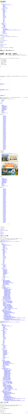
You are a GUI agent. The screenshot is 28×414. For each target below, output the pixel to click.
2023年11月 (4, 137)
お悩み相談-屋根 (5, 271)
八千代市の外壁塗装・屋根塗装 (7, 298)
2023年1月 (4, 144)
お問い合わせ (3, 285)
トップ (2, 243)
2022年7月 (4, 148)
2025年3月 (4, 125)
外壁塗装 (4, 5)
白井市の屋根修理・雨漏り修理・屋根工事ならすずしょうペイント (12, 319)
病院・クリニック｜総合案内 (6, 390)
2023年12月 (4, 136)
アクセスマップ (5, 267)
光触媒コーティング (5, 8)
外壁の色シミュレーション (6, 365)
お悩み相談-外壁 (5, 270)
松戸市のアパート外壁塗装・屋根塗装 (7, 383)
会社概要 (4, 26)
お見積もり (4, 367)
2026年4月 (4, 116)
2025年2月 (4, 126)
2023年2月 (4, 143)
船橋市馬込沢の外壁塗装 (7, 370)
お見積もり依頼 (5, 33)
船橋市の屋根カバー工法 (7, 314)
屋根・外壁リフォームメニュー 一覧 (7, 245)
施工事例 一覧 (4, 250)
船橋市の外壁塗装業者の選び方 (7, 281)
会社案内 (3, 344)
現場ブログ (4, 30)
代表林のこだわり (4, 23)
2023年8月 (4, 139)
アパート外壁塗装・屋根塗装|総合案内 (7, 301)
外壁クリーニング (5, 7)
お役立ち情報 (3, 27)
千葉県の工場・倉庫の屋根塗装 (7, 385)
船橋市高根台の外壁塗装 (7, 293)
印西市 (4, 255)
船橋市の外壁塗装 (5, 288)
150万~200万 (4, 257)
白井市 (4, 254)
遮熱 (3, 262)
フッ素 (4, 259)
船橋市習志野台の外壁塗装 (7, 292)
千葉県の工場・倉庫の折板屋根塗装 (7, 305)
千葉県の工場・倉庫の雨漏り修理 (8, 306)
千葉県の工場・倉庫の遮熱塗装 (8, 387)
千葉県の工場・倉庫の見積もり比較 (8, 388)
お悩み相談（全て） (5, 350)
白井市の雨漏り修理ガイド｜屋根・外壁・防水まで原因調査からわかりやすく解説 (14, 400)
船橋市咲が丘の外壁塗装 (7, 375)
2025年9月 (4, 121)
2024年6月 (4, 132)
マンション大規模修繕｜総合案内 (7, 300)
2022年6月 (4, 149)
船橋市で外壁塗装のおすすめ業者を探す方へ (8, 282)
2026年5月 (4, 115)
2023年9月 (4, 138)
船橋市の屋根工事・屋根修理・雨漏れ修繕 (9, 393)
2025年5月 (4, 124)
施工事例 (3, 249)
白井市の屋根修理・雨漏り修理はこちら (8, 318)
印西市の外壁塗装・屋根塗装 (6, 297)
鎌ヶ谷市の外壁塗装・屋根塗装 (7, 377)
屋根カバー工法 (5, 247)
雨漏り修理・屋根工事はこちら (5, 310)
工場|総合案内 (4, 303)
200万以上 (4, 17)
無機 (3, 260)
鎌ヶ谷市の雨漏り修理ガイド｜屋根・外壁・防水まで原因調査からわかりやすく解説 (14, 398)
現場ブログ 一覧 (5, 349)
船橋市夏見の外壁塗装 (7, 291)
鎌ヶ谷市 (4, 13)
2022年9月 (4, 147)
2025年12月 (4, 119)
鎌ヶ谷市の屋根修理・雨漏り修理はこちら (8, 316)
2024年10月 (4, 129)
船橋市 (4, 12)
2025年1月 (4, 127)
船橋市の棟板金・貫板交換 (7, 315)
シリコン (4, 18)
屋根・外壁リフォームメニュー (5, 244)
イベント (4, 278)
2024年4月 (4, 133)
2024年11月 (4, 128)
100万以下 (4, 15)
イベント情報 (4, 28)
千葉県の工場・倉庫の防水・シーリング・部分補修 (10, 308)
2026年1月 (4, 118)
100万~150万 (4, 16)
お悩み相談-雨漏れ (5, 273)
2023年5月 (4, 141)
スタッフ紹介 (4, 266)
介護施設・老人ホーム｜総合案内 (7, 309)
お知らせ (4, 275)
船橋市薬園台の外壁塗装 (7, 372)
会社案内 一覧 (4, 345)
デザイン (4, 21)
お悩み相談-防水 (5, 272)
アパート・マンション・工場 (5, 380)
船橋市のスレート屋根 (7, 395)
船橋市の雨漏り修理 (6, 313)
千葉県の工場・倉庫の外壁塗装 (7, 304)
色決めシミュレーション (6, 357)
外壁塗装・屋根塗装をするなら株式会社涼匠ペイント (7, 413)
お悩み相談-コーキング (6, 352)
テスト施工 (4, 276)
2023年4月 (4, 142)
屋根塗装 (4, 6)
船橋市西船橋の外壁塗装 (7, 290)
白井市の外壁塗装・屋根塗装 (6, 296)
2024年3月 (4, 134)
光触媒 (4, 20)
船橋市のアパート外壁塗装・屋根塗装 (7, 382)
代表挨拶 (4, 25)
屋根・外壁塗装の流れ (5, 283)
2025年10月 (4, 120)
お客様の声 (4, 31)
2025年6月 (4, 123)
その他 (4, 22)
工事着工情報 (4, 354)
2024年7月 (4, 131)
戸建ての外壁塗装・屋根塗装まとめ (6, 287)
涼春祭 (4, 355)
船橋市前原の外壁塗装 (7, 295)
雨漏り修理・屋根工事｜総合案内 (7, 311)
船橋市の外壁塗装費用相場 (6, 280)
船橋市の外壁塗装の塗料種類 (6, 362)
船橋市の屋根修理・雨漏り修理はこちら (8, 392)
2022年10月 (4, 146)
